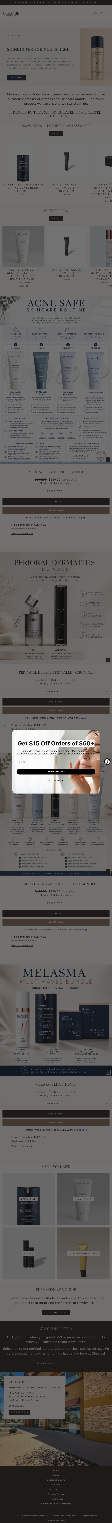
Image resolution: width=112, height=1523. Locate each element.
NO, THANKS (56, 780)
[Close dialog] (95, 733)
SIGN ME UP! (56, 771)
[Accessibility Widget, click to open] (107, 761)
